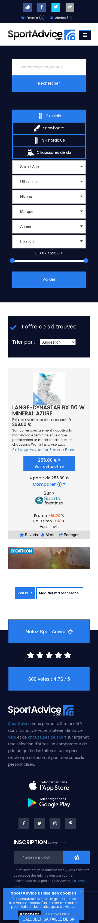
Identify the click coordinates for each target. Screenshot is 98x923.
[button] (49, 167)
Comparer (47, 484)
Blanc (70, 450)
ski (73, 730)
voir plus (58, 444)
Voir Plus (24, 593)
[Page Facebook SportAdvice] (24, 823)
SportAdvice (19, 724)
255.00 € (49, 463)
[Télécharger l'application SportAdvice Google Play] (49, 800)
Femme (57, 450)
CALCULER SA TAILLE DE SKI (49, 919)
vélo (12, 737)
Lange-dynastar (33, 450)
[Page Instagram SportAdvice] (55, 823)
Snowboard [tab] (53, 128)
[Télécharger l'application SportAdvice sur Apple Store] (49, 783)
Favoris (31, 534)
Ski (14, 450)
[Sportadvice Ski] (41, 34)
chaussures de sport (47, 737)
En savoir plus (57, 914)
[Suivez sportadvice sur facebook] (41, 7)
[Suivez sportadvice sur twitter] (55, 7)
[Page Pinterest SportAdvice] (70, 823)
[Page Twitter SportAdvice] (39, 823)
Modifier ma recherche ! (60, 593)
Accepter (29, 914)
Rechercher (49, 83)
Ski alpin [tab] (53, 116)
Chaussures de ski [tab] (54, 152)
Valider (49, 279)
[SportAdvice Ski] (41, 709)
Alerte (50, 534)
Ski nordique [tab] (53, 140)
